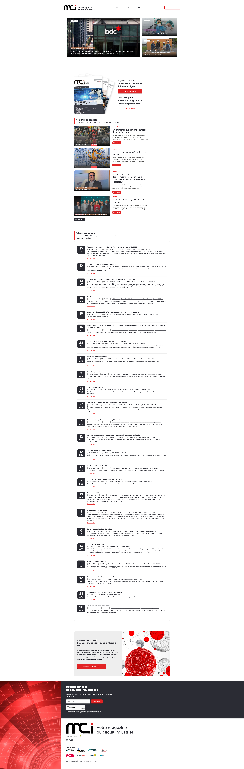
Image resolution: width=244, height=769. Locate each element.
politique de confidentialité (97, 712)
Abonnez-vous (130, 108)
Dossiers (123, 8)
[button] (139, 7)
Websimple (88, 761)
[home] (79, 7)
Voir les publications (130, 91)
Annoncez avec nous (91, 666)
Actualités (115, 8)
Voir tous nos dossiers (79, 219)
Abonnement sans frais (172, 8)
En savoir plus (91, 258)
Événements (132, 8)
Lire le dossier (116, 142)
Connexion (94, 761)
